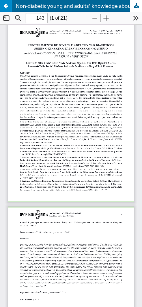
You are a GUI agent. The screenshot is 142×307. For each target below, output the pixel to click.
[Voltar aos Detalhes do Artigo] (6, 6)
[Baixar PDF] (136, 6)
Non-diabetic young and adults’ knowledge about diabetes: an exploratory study (79, 5)
